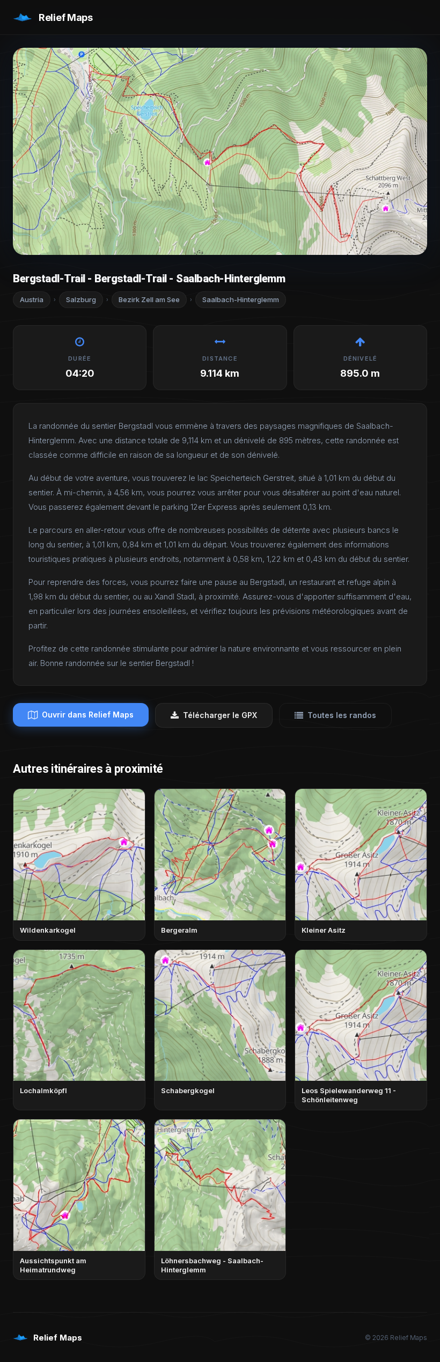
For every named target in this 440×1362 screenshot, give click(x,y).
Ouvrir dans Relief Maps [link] (88, 714)
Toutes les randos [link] (341, 715)
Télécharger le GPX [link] (220, 715)
